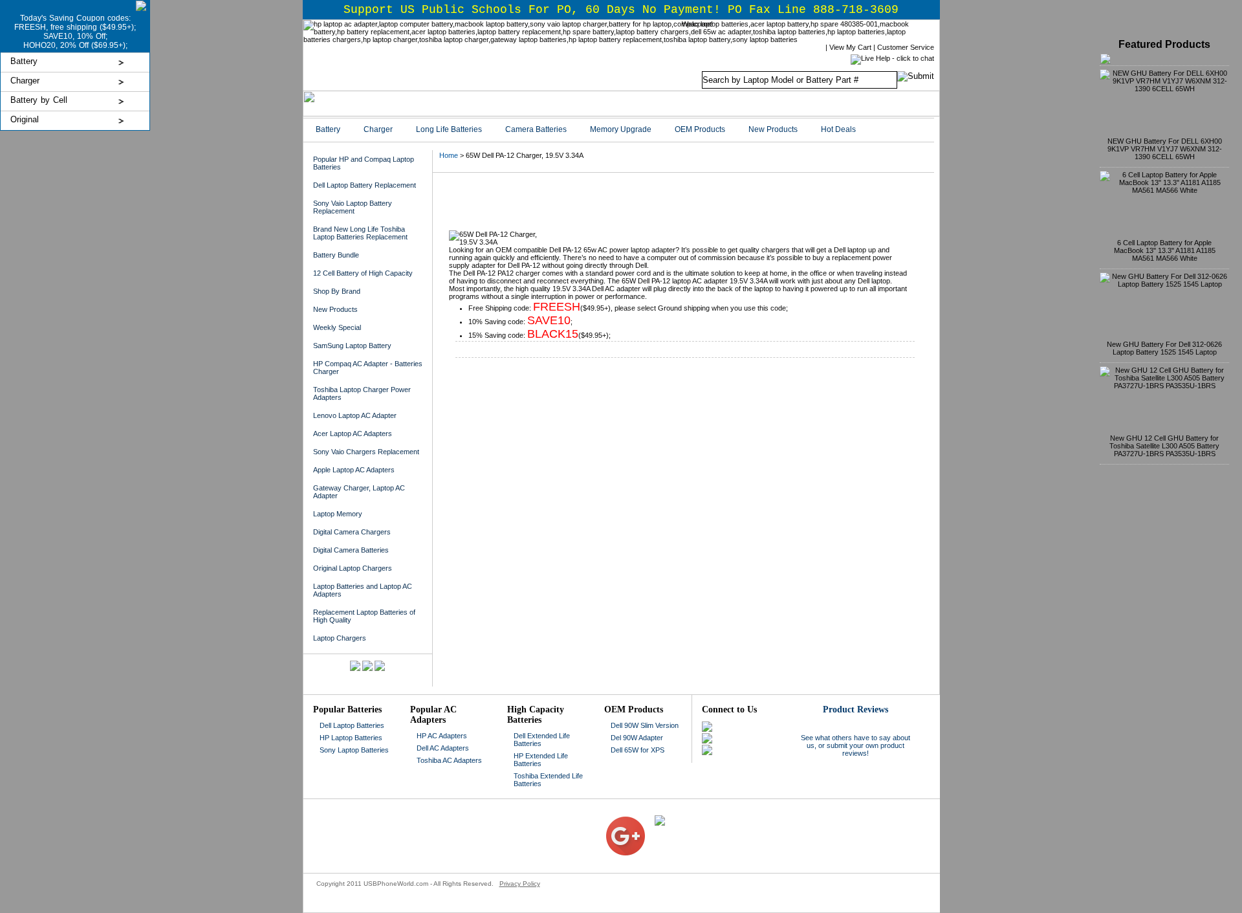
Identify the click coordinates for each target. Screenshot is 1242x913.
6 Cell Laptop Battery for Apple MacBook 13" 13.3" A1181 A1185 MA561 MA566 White (1164, 250)
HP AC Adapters (442, 736)
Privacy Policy (519, 883)
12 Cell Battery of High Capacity (363, 273)
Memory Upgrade (620, 129)
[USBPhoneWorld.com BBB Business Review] (596, 819)
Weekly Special (337, 327)
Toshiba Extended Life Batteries (548, 779)
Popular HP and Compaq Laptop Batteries (363, 163)
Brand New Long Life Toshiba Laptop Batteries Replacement (360, 233)
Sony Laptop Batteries (354, 750)
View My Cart (850, 47)
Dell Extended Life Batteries (542, 739)
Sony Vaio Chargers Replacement (366, 452)
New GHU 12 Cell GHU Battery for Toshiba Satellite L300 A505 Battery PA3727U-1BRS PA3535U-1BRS (1164, 445)
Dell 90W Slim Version (645, 725)
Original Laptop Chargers (352, 568)
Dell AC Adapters (443, 748)
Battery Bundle (336, 255)
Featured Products (1164, 44)
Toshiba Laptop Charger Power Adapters (362, 393)
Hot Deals (838, 129)
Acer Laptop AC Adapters (352, 433)
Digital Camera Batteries (351, 550)
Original (24, 119)
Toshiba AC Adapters (449, 760)
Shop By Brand (336, 291)
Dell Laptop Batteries (352, 725)
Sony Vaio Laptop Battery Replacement (352, 207)
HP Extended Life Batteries (541, 759)
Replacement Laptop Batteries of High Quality (364, 616)
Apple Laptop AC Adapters (354, 470)
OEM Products (700, 129)
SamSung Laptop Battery (352, 345)
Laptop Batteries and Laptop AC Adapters (362, 590)
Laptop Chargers (339, 638)
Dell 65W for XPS (637, 750)
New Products (773, 129)
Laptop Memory (337, 514)
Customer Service (905, 47)
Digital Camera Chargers (352, 532)
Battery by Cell (38, 100)
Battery (24, 61)
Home (448, 155)
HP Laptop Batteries (351, 738)
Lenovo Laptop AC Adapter (355, 415)
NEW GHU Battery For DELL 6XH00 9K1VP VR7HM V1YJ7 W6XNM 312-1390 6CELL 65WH (1164, 148)
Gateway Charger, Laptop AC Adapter (359, 492)
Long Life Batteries (449, 129)
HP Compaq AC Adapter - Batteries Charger (367, 367)
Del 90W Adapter (637, 738)
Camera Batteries (536, 129)
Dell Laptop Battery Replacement (364, 185)
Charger (24, 80)
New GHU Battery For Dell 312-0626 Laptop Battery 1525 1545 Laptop (1164, 348)
